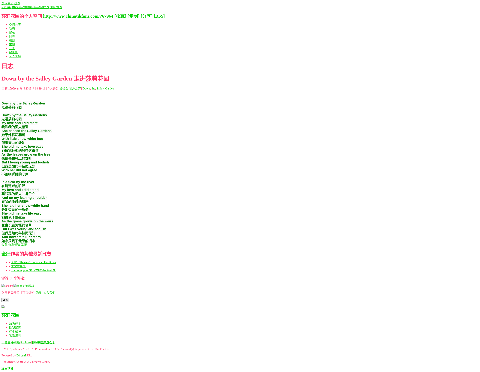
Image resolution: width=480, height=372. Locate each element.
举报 (24, 244)
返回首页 (56, 7)
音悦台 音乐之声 (70, 88)
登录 (17, 3)
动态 (12, 28)
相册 (12, 40)
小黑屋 (6, 342)
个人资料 (15, 56)
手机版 (15, 342)
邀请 (17, 244)
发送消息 (15, 335)
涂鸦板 (29, 285)
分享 (12, 48)
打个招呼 (15, 331)
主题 (12, 44)
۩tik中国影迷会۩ (43, 342)
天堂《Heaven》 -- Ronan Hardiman (33, 262)
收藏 (5, 244)
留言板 (13, 52)
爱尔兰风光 (18, 266)
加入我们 (8, 3)
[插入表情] (7, 285)
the (93, 88)
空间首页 (15, 24)
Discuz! (21, 355)
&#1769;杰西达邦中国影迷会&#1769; (26, 7)
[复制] (134, 16)
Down (86, 88)
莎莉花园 (11, 315)
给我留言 (15, 327)
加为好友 (15, 323)
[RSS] (159, 16)
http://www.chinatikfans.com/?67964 (78, 16)
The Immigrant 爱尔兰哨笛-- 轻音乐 (33, 270)
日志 (12, 36)
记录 (12, 32)
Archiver (26, 342)
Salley (100, 88)
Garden (109, 88)
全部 (6, 253)
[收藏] (120, 16)
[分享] (147, 16)
